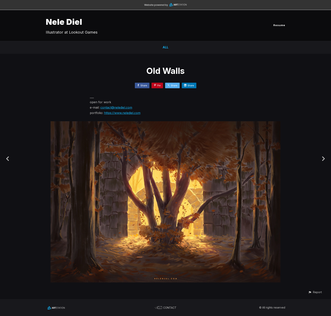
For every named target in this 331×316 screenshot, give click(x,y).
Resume (279, 25)
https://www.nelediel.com (122, 113)
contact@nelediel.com (116, 107)
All (165, 47)
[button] (315, 292)
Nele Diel (64, 22)
